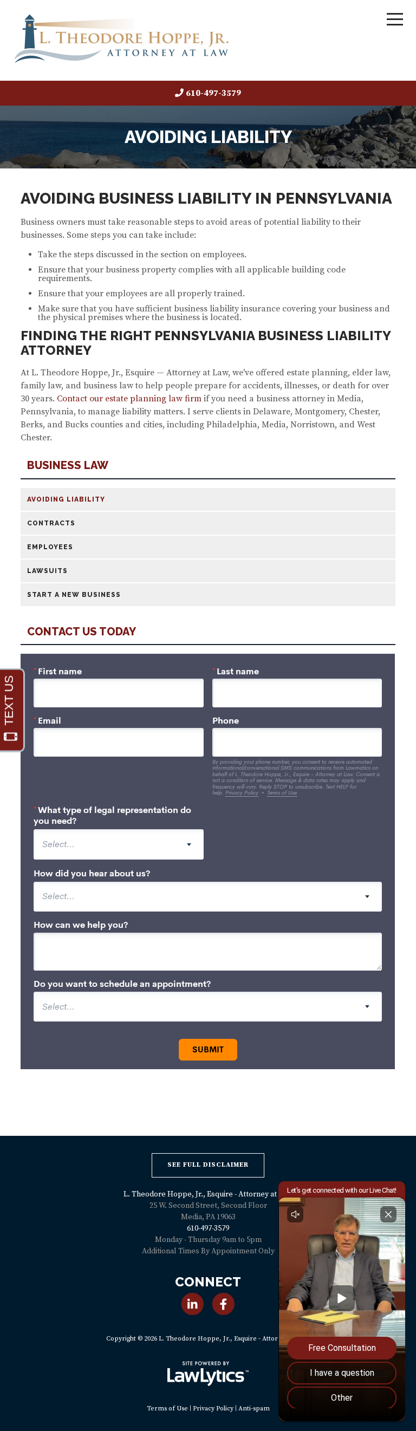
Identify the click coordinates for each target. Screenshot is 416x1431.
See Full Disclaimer (208, 1165)
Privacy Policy (213, 1408)
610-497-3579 (213, 93)
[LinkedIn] (192, 1304)
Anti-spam (254, 1408)
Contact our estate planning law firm (129, 398)
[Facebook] (223, 1304)
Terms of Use (167, 1408)
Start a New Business (74, 595)
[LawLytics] (208, 1373)
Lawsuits (47, 571)
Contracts (51, 523)
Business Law (67, 465)
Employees (50, 547)
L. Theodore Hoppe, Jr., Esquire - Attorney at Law (207, 1194)
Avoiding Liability (66, 499)
